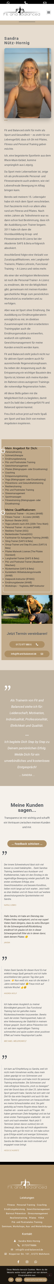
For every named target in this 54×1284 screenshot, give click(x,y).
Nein (19, 1280)
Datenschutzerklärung (35, 1280)
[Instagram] (27, 1261)
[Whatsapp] (35, 1261)
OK (11, 1280)
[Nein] (49, 1275)
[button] (48, 12)
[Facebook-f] (18, 1261)
